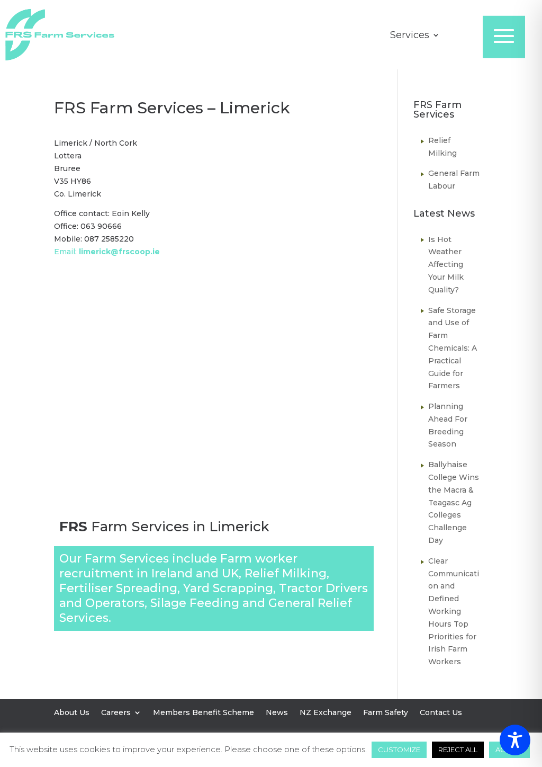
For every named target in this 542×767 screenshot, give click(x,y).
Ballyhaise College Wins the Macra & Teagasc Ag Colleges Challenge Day (453, 502)
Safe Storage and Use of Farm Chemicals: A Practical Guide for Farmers (452, 348)
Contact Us (441, 713)
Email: (107, 251)
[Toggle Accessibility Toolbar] (515, 740)
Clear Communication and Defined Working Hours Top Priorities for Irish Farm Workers (453, 611)
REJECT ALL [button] (457, 749)
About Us (71, 713)
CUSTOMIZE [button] (399, 749)
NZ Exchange (325, 713)
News (277, 713)
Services (409, 36)
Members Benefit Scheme (203, 713)
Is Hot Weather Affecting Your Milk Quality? (446, 265)
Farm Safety (385, 713)
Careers (116, 713)
